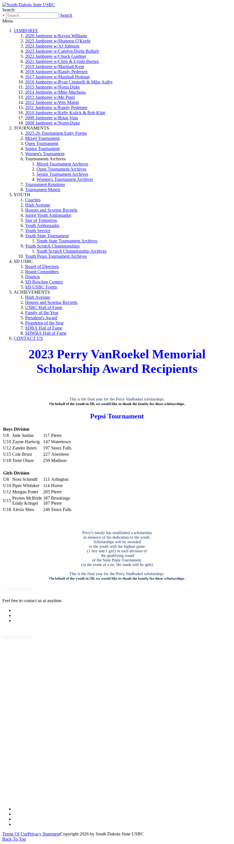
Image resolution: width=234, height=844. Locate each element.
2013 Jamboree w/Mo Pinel (50, 97)
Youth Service (38, 230)
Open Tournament (41, 143)
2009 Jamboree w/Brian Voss (51, 117)
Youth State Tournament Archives (67, 240)
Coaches (33, 199)
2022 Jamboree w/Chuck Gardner (55, 56)
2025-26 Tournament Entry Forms (56, 133)
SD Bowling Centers (44, 281)
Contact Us (24, 824)
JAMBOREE (26, 30)
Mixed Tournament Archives (62, 164)
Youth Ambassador (42, 225)
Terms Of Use (15, 833)
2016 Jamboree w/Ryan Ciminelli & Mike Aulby (69, 81)
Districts (32, 276)
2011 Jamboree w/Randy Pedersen (56, 107)
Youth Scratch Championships (52, 246)
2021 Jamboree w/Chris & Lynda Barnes (62, 61)
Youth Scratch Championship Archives (71, 251)
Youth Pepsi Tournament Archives (56, 256)
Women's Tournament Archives (65, 179)
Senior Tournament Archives (62, 174)
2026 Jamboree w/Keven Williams (56, 35)
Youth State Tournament (47, 235)
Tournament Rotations (45, 184)
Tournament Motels (42, 189)
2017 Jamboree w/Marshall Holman (57, 76)
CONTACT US (28, 338)
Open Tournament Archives (61, 169)
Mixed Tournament (42, 138)
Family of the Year (41, 312)
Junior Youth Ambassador (48, 215)
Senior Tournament (42, 148)
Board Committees (42, 271)
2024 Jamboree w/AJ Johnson (52, 46)
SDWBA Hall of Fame (45, 333)
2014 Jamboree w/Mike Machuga (55, 92)
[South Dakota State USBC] (28, 4)
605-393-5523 (26, 610)
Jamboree (22, 808)
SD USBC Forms (41, 287)
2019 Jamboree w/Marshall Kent (54, 66)
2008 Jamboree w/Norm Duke (52, 122)
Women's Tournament (44, 153)
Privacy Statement (44, 833)
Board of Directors (42, 266)
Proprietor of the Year (44, 322)
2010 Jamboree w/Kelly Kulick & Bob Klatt (65, 112)
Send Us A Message (32, 615)
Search (66, 15)
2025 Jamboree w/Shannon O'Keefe (57, 40)
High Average (37, 205)
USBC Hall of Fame (43, 307)
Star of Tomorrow (41, 220)
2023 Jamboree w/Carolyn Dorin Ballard (62, 51)
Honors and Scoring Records (51, 210)
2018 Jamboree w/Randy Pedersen (56, 71)
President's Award (41, 317)
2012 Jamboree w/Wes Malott (52, 102)
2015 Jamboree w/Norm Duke (52, 87)
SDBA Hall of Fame (43, 328)
